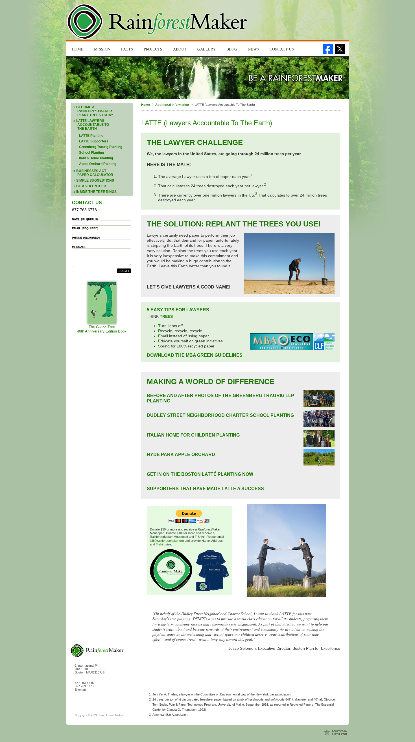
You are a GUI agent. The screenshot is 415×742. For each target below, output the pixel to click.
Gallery (206, 49)
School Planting (91, 153)
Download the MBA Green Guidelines (195, 355)
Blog (231, 49)
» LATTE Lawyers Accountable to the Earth (91, 125)
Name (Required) (85, 219)
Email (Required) (85, 228)
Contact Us (282, 49)
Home (77, 49)
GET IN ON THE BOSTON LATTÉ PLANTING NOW (200, 474)
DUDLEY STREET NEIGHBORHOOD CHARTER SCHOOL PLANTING (220, 415)
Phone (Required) (86, 237)
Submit (124, 270)
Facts (127, 49)
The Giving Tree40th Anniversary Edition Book (101, 329)
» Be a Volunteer (89, 186)
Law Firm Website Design (336, 732)
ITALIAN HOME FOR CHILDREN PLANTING (193, 435)
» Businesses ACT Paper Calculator (93, 173)
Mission (102, 49)
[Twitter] (340, 49)
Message (79, 246)
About (180, 49)
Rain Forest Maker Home (158, 21)
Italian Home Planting (96, 158)
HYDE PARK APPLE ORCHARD (181, 454)
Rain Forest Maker (111, 715)
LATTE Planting (91, 136)
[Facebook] (328, 49)
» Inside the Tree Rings (95, 192)
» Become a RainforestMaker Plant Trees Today (93, 111)
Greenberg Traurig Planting (100, 147)
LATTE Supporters (93, 141)
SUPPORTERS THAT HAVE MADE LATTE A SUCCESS (205, 488)
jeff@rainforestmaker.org (167, 540)
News (253, 49)
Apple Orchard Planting (97, 164)
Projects (153, 49)
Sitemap (80, 689)
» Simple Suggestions (93, 180)
